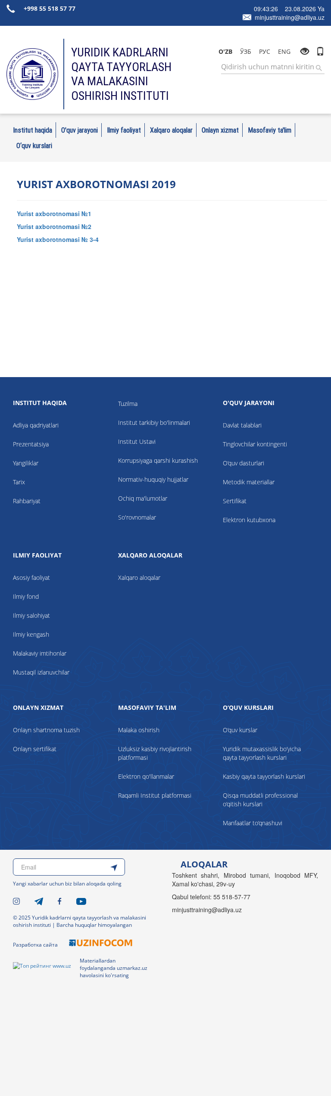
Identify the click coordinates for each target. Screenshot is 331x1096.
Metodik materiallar (249, 482)
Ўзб (245, 51)
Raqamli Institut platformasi (154, 795)
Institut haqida (32, 130)
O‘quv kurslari (34, 145)
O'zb (225, 51)
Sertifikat (235, 501)
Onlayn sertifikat (34, 749)
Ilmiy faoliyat (124, 130)
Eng (284, 51)
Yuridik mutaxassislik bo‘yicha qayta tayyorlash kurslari (262, 753)
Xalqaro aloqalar (171, 130)
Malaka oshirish (138, 730)
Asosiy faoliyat (31, 577)
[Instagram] (16, 900)
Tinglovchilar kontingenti (255, 444)
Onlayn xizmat (220, 130)
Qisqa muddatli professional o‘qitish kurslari (260, 799)
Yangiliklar (25, 463)
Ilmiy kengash (31, 634)
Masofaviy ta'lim (269, 130)
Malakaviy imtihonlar (39, 653)
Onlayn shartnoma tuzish (46, 730)
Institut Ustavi (137, 441)
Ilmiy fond (26, 596)
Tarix (19, 482)
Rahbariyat (27, 501)
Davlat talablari (242, 425)
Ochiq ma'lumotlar (142, 498)
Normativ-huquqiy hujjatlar (153, 479)
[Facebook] (60, 900)
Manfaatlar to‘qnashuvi (252, 823)
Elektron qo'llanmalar (146, 776)
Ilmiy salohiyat (31, 615)
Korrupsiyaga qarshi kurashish (158, 460)
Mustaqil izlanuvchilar (41, 672)
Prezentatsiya (31, 444)
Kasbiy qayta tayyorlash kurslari (264, 776)
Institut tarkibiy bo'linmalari (154, 422)
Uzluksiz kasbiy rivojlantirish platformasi (154, 753)
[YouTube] (81, 900)
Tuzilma (127, 403)
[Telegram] (38, 900)
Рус (264, 51)
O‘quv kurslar (240, 730)
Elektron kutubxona (249, 520)
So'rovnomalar (137, 517)
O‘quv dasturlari (243, 463)
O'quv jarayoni (79, 130)
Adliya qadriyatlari (36, 425)
